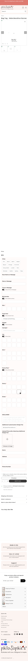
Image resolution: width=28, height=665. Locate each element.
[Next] (25, 32)
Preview (14, 478)
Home (2, 15)
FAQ (2, 621)
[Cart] (23, 8)
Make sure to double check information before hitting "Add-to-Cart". (15, 475)
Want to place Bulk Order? (8, 502)
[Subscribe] (23, 580)
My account (3, 627)
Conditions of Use (5, 625)
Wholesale (3, 618)
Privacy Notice (4, 623)
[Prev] (2, 32)
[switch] (3, 289)
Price (2, 251)
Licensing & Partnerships (6, 619)
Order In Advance (6, 499)
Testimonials (4, 616)
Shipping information (7, 496)
